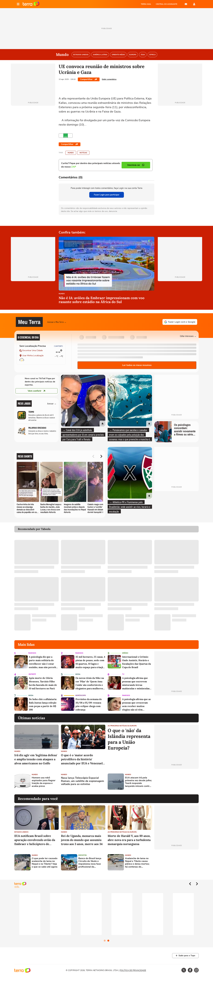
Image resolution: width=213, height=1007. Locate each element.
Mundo (71, 153)
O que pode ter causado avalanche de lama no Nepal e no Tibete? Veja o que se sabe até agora (44, 862)
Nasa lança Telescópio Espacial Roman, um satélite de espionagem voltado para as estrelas (82, 781)
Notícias (83, 153)
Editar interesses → (188, 336)
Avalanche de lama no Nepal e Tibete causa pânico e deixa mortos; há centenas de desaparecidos (137, 862)
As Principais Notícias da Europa (122, 726)
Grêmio (125, 653)
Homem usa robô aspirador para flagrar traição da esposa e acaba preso (43, 782)
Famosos (32, 653)
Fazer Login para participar (106, 194)
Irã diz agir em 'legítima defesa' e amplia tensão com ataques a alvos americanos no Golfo (35, 759)
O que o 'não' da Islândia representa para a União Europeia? (129, 739)
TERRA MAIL (146, 4)
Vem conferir (34, 390)
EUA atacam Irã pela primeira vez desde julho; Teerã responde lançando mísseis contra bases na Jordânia (138, 782)
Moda (77, 674)
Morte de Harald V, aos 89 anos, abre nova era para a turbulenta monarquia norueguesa (129, 840)
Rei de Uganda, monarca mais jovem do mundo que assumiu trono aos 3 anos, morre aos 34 (82, 840)
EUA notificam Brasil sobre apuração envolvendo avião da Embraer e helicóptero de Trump (34, 840)
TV (123, 674)
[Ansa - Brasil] (65, 135)
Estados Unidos (21, 832)
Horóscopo (80, 695)
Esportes (82, 855)
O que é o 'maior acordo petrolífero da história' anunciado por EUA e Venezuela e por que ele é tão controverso (82, 759)
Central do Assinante (166, 4)
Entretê (32, 674)
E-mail (186, 4)
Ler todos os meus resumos (137, 365)
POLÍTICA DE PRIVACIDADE (133, 970)
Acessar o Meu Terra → (56, 321)
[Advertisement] (176, 781)
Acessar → (51, 403)
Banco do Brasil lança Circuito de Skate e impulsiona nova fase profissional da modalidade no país (89, 862)
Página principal (31, 4)
